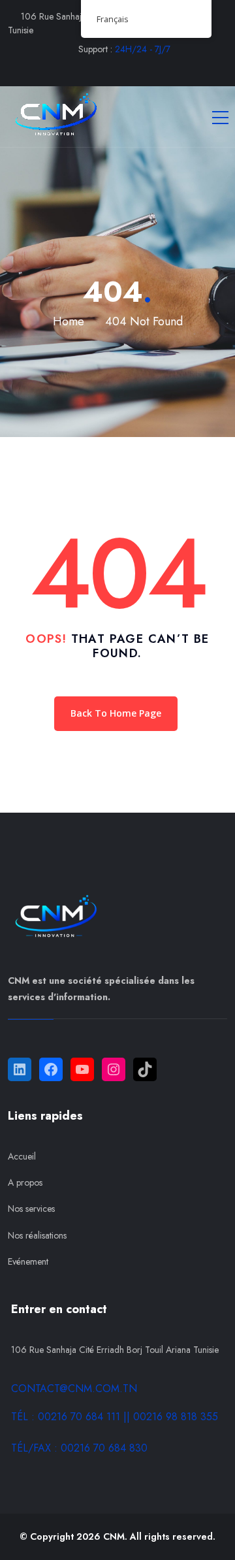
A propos (25, 1182)
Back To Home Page (115, 713)
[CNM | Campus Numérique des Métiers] (53, 116)
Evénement (28, 1261)
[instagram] (105, 70)
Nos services (31, 1208)
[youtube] (131, 70)
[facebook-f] (79, 70)
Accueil (22, 1156)
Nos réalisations (37, 1235)
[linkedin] (157, 70)
